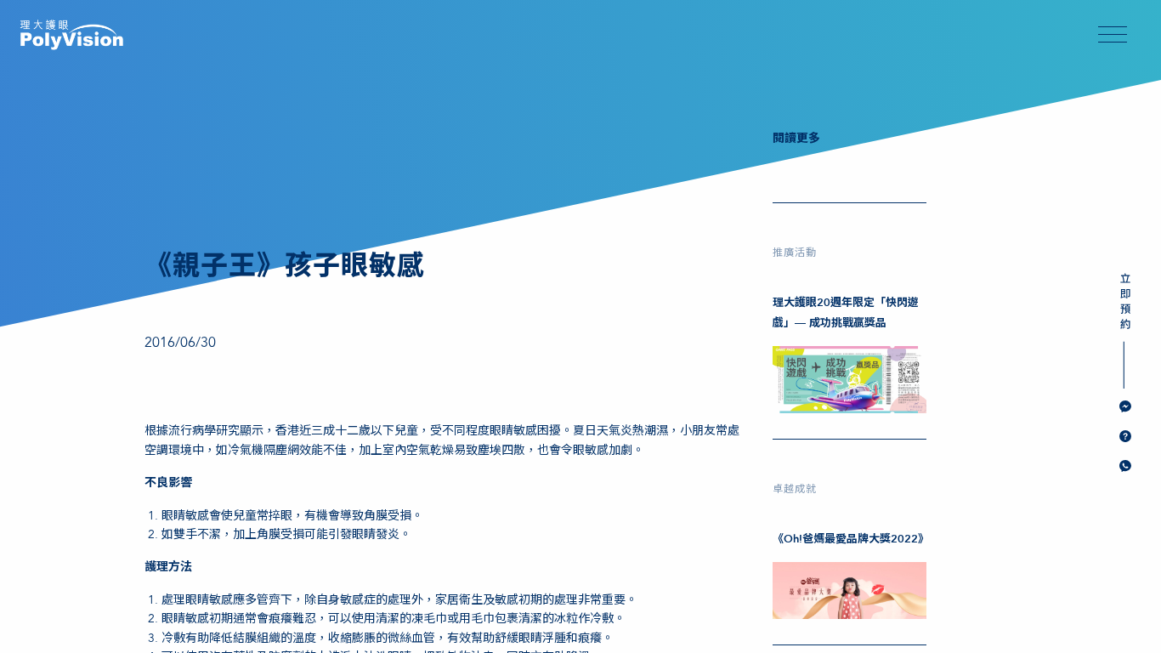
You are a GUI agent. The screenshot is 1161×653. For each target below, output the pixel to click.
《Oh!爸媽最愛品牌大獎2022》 (851, 539)
